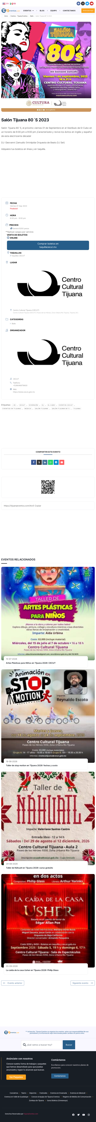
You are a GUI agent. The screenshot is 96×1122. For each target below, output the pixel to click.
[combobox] (41, 1044)
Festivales (43, 1093)
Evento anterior (15, 983)
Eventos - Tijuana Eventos (19, 16)
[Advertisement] (48, 171)
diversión (33, 405)
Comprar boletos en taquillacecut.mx (48, 245)
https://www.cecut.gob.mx (24, 392)
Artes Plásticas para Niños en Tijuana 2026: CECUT (31, 663)
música (28, 408)
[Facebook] (78, 3)
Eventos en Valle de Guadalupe (16, 1097)
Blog (42, 11)
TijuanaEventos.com (31, 1114)
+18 (14, 405)
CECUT (22, 405)
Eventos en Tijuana (12, 408)
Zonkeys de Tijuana (36, 1101)
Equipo (53, 11)
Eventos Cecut (66, 405)
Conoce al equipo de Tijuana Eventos (45, 1097)
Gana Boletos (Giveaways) (57, 1101)
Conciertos (14, 1093)
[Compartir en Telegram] (56, 462)
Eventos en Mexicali (77, 1093)
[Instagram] (83, 3)
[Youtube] (92, 3)
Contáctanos (69, 11)
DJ (43, 405)
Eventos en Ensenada (58, 1093)
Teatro (23, 1093)
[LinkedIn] (44, 462)
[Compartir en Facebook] (33, 462)
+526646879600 (20, 385)
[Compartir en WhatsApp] (50, 462)
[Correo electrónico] (61, 462)
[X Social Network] (39, 462)
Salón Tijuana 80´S (61, 408)
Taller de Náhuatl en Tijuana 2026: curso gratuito (29, 868)
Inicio (6, 16)
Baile (31, 16)
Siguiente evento (80, 983)
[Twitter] (87, 3)
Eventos (27, 11)
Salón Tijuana (41, 408)
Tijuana (77, 408)
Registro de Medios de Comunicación (77, 1097)
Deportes (32, 1093)
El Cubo (51, 405)
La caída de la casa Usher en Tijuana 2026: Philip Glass (32, 970)
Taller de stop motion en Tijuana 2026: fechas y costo (32, 765)
